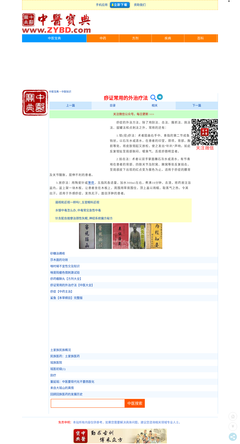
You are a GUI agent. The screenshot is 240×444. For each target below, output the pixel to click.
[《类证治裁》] (121, 248)
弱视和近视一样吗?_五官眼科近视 (77, 202)
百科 (200, 38)
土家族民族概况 (60, 350)
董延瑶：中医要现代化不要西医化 (72, 381)
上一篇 (70, 105)
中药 (103, 38)
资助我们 (140, 5)
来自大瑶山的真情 (62, 388)
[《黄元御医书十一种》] (137, 248)
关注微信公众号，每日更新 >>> (133, 114)
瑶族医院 (56, 362)
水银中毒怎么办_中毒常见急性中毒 (78, 210)
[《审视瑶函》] (87, 248)
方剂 (135, 38)
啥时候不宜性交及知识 (65, 266)
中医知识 (66, 91)
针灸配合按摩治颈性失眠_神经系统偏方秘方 (84, 218)
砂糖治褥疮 (57, 253)
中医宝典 (54, 38)
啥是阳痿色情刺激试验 (65, 272)
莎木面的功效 (59, 260)
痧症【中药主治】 (62, 291)
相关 (155, 105)
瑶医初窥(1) (57, 369)
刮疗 (53, 375)
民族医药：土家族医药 (65, 356)
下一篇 (196, 105)
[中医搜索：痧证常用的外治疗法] (152, 98)
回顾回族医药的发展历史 (66, 394)
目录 (113, 105)
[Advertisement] (120, 67)
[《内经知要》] (154, 248)
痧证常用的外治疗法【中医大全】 (72, 285)
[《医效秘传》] (104, 248)
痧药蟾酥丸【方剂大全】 (66, 278)
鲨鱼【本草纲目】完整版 (66, 298)
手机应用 (102, 5)
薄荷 (91, 182)
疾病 (168, 38)
